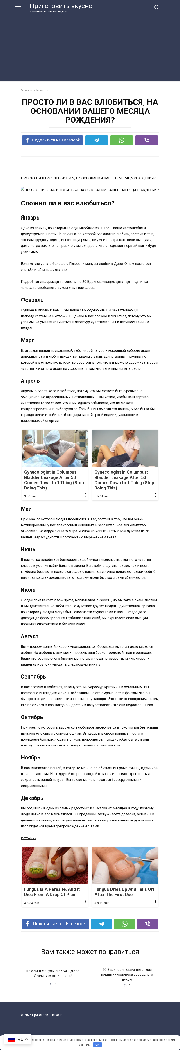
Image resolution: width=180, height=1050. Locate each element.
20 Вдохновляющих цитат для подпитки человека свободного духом (127, 975)
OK (97, 1044)
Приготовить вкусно (61, 6)
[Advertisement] (90, 46)
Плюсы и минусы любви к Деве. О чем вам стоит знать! (53, 973)
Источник (28, 838)
